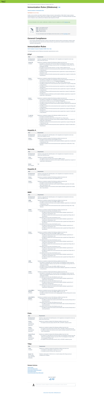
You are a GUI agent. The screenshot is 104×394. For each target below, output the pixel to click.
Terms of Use (45, 392)
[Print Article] (59, 7)
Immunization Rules (40, 10)
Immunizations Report (32, 371)
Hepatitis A (32, 48)
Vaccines (66, 22)
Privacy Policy (51, 392)
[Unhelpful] (53, 379)
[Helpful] (50, 379)
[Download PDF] (58, 7)
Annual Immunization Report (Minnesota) (35, 372)
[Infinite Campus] (4, 1)
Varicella (37, 48)
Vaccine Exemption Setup (33, 368)
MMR (45, 48)
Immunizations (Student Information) (34, 370)
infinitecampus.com (57, 392)
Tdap (50, 48)
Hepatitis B (41, 48)
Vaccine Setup (30, 367)
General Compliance (32, 10)
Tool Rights (65, 33)
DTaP (29, 48)
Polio (48, 48)
